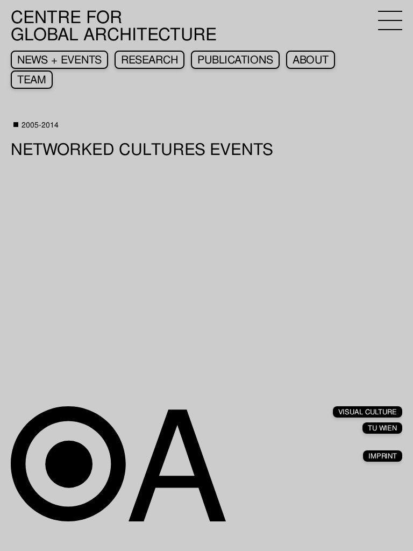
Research (149, 60)
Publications (235, 60)
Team (31, 80)
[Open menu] (390, 20)
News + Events (59, 60)
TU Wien (382, 428)
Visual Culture (367, 411)
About (311, 60)
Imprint (382, 456)
